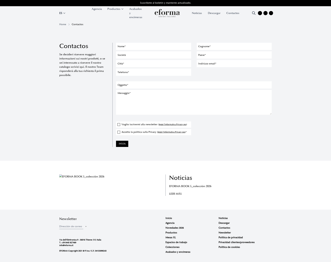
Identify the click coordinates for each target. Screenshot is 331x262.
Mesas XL (171, 237)
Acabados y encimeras (135, 13)
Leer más (175, 194)
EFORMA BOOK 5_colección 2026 (190, 186)
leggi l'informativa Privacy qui (172, 124)
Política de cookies (229, 247)
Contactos (232, 13)
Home (62, 24)
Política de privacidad (231, 237)
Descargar (214, 13)
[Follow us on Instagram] (260, 13)
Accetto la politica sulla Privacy (154, 132)
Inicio (169, 218)
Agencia (97, 9)
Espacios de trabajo (176, 242)
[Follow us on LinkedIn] (271, 13)
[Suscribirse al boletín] (85, 226)
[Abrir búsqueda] (253, 13)
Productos (171, 232)
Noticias (197, 13)
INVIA (122, 143)
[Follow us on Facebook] (265, 13)
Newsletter (225, 232)
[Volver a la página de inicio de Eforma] (167, 13)
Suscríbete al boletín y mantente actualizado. (165, 2)
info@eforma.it (66, 245)
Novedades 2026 (175, 227)
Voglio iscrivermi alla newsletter (154, 124)
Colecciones (172, 247)
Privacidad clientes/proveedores (237, 242)
